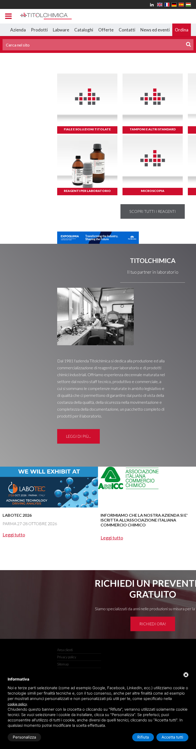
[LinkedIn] (152, 4)
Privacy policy (66, 657)
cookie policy (17, 704)
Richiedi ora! (152, 623)
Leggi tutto (14, 534)
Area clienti (65, 650)
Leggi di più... (78, 436)
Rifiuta (143, 737)
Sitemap (63, 664)
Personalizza (24, 737)
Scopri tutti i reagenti (152, 211)
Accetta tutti (172, 737)
